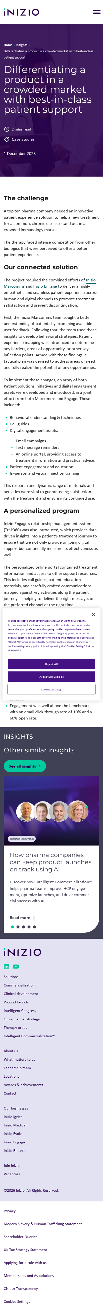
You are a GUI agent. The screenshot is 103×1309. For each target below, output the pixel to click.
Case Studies (23, 139)
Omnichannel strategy (22, 1019)
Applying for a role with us (25, 1262)
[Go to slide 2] (18, 926)
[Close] (93, 614)
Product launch (16, 1002)
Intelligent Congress (20, 1010)
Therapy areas (15, 1027)
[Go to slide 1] (12, 926)
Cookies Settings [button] (17, 1301)
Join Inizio (12, 1165)
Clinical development (21, 993)
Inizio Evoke (13, 1133)
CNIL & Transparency (21, 1288)
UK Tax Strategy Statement (25, 1249)
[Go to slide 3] (23, 926)
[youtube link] (16, 967)
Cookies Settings (51, 689)
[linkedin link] (6, 967)
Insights (22, 44)
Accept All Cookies (52, 676)
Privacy (10, 1210)
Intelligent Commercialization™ (29, 1036)
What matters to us (19, 1059)
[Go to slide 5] (34, 926)
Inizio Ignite (13, 1116)
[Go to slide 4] (29, 926)
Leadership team (17, 1067)
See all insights (22, 766)
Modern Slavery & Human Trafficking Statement (43, 1223)
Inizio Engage (45, 286)
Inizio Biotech (15, 1150)
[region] (51, 654)
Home (8, 44)
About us (11, 1050)
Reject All (51, 663)
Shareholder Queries (20, 1236)
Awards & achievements (23, 1084)
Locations (11, 1076)
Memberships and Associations (29, 1275)
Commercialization (19, 985)
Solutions (11, 976)
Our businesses (16, 1108)
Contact (10, 1093)
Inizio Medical (15, 1125)
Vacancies (12, 1174)
